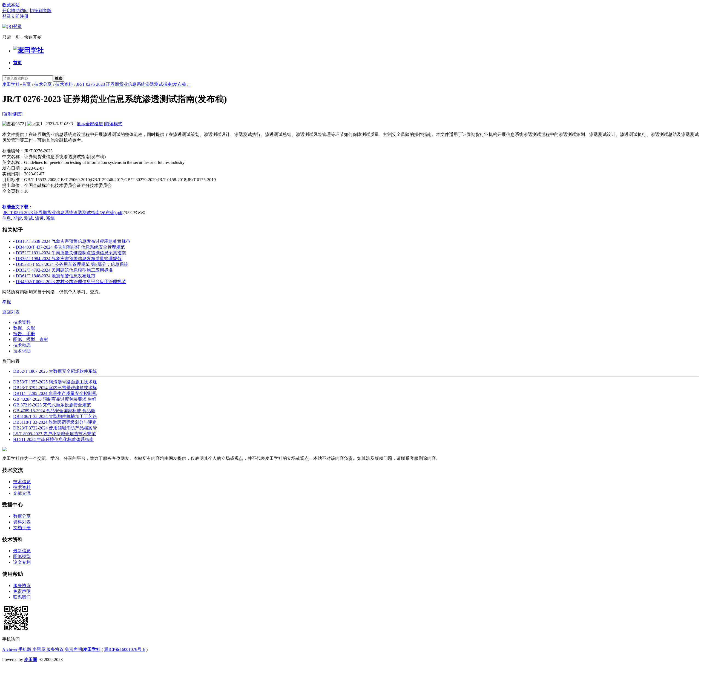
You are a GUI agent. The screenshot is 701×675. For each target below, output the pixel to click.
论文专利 (22, 562)
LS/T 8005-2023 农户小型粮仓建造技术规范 (54, 433)
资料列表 (22, 522)
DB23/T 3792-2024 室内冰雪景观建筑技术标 (55, 387)
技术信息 (22, 481)
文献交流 (22, 493)
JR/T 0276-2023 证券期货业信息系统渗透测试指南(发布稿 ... (133, 84)
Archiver (10, 649)
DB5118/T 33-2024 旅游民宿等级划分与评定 (55, 422)
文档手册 (22, 527)
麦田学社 (11, 84)
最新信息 (22, 550)
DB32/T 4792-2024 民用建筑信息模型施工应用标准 (64, 270)
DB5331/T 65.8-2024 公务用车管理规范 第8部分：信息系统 (72, 264)
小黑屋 (38, 649)
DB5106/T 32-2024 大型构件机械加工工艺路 (55, 416)
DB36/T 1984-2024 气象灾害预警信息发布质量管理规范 (69, 258)
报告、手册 (24, 333)
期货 (17, 218)
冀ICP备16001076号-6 (124, 649)
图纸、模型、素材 (30, 339)
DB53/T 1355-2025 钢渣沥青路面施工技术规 (55, 382)
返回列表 (11, 312)
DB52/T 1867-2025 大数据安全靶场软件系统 (55, 371)
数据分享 (22, 516)
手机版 (24, 649)
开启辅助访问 (15, 10)
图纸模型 (22, 556)
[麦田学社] (28, 50)
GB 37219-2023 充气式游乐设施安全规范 (52, 405)
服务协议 (22, 585)
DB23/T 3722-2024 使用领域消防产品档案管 (55, 428)
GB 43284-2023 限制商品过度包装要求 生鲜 (54, 399)
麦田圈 (30, 659)
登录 (6, 16)
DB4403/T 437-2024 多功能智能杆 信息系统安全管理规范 (70, 247)
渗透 (39, 218)
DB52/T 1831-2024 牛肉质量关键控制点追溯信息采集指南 (71, 252)
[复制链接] (12, 114)
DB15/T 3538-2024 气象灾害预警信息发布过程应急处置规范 (73, 241)
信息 (6, 218)
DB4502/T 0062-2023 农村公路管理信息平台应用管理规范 (71, 281)
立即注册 (19, 16)
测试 (28, 218)
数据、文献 (24, 328)
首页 (17, 62)
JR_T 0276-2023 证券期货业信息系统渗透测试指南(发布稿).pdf (62, 212)
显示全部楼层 (90, 123)
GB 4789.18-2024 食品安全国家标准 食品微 (54, 410)
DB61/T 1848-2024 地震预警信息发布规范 (55, 276)
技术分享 (43, 84)
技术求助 (22, 351)
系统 (50, 218)
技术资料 (64, 84)
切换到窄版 (40, 10)
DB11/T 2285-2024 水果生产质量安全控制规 (55, 393)
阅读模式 (113, 123)
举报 (6, 302)
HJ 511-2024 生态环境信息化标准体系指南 (53, 439)
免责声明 (22, 591)
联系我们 (22, 597)
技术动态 (22, 345)
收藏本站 (11, 4)
